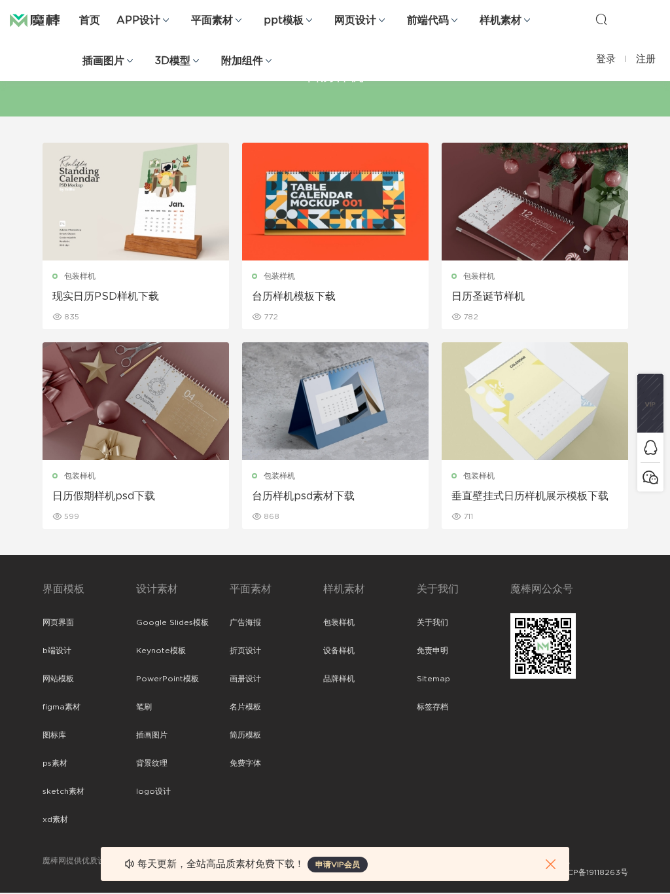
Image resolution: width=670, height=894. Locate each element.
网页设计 (355, 20)
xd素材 (55, 819)
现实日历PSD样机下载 (105, 296)
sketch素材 (63, 791)
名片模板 (245, 707)
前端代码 (428, 20)
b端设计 (57, 650)
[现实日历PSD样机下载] (136, 201)
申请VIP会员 (337, 864)
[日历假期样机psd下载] (136, 401)
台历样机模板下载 (294, 296)
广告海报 (245, 622)
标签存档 (432, 707)
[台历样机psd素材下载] (335, 401)
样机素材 (500, 20)
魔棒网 (42, 19)
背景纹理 (152, 763)
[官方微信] (650, 477)
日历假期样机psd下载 (103, 496)
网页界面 (58, 622)
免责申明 (432, 650)
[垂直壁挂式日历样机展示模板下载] (535, 401)
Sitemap (433, 679)
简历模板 (245, 735)
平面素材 (212, 20)
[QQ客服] (650, 447)
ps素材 (55, 763)
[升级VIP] (650, 403)
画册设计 (245, 679)
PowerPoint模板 (167, 679)
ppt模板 (284, 20)
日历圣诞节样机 (488, 296)
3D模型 (172, 61)
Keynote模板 (161, 650)
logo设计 (153, 791)
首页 (89, 20)
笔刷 (144, 707)
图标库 (54, 735)
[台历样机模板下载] (335, 201)
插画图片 (103, 61)
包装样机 (80, 276)
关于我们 (432, 622)
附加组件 (242, 61)
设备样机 (339, 650)
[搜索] (601, 19)
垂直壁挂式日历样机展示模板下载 (529, 496)
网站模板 (58, 679)
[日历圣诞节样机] (535, 201)
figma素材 (61, 707)
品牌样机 (339, 679)
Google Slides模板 (172, 622)
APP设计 (138, 20)
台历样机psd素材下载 (303, 496)
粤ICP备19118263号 (592, 872)
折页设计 (245, 650)
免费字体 (245, 763)
